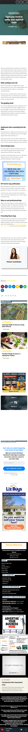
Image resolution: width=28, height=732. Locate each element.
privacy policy (20, 473)
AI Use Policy (5, 570)
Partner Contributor (14, 262)
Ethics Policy (5, 568)
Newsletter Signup (6, 578)
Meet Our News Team (7, 563)
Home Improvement (14, 13)
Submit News (5, 581)
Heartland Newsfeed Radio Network (10, 590)
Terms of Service (17, 711)
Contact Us (4, 583)
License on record (19, 701)
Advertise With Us (6, 567)
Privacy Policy (5, 572)
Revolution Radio (6, 591)
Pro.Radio (2, 706)
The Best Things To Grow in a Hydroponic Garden (11, 355)
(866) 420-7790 (15, 557)
